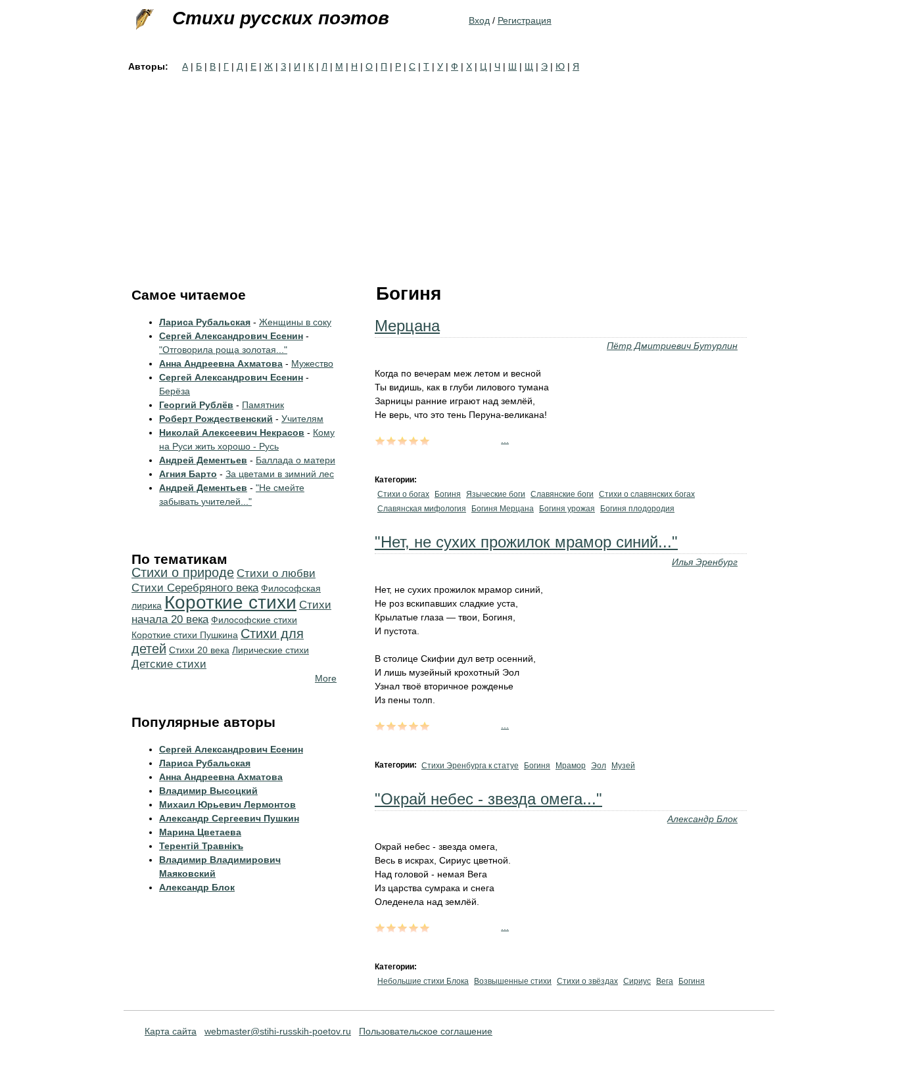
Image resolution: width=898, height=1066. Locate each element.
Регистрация (525, 20)
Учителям (302, 418)
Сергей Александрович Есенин (231, 336)
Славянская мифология (421, 508)
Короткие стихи (230, 602)
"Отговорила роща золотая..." (223, 349)
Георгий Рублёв (196, 405)
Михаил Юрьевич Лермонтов (227, 804)
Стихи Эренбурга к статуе (470, 765)
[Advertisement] (449, 172)
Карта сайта (171, 1031)
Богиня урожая (567, 508)
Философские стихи (254, 619)
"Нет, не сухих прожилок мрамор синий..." (526, 542)
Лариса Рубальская (204, 322)
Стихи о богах (403, 494)
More (326, 678)
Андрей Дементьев (203, 460)
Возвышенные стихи (513, 981)
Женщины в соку (295, 322)
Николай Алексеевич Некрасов (231, 432)
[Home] (143, 19)
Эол (598, 765)
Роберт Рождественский (216, 418)
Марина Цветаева (200, 832)
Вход (479, 20)
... (505, 439)
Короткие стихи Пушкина (184, 635)
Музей (623, 765)
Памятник (263, 405)
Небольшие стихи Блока (423, 981)
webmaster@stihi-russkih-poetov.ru (277, 1031)
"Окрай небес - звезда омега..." (488, 799)
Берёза (174, 391)
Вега (664, 981)
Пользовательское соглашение (425, 1031)
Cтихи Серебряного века (194, 588)
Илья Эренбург (705, 562)
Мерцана (407, 326)
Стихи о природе (182, 572)
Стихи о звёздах (587, 981)
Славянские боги (562, 494)
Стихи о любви (276, 573)
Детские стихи (168, 664)
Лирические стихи (270, 650)
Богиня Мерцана (502, 508)
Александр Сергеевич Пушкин (229, 818)
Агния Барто (188, 474)
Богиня (448, 494)
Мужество (312, 363)
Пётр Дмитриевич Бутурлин (672, 345)
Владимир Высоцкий (208, 790)
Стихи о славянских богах (647, 494)
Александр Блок (702, 819)
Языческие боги (495, 494)
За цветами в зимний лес (279, 474)
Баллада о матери (295, 460)
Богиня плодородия (637, 508)
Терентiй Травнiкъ (201, 846)
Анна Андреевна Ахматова (221, 363)
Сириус (637, 981)
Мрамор (570, 765)
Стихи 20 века (199, 650)
